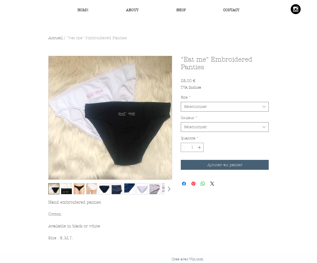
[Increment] (200, 147)
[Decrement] (185, 147)
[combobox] (225, 107)
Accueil (55, 37)
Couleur (189, 118)
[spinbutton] (192, 147)
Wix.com (196, 259)
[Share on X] (212, 184)
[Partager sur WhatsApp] (203, 184)
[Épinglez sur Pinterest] (193, 184)
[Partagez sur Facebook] (184, 184)
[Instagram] (296, 9)
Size (186, 97)
